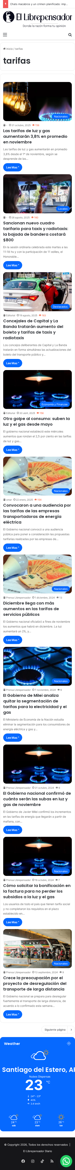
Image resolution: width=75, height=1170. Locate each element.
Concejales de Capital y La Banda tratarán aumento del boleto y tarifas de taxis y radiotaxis (33, 329)
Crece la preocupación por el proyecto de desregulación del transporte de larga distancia (34, 983)
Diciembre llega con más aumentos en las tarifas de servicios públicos (31, 608)
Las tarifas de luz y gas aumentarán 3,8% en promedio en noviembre (35, 136)
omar (9, 499)
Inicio (9, 48)
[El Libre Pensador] (37, 19)
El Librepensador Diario (37, 1151)
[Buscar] (70, 34)
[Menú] (5, 34)
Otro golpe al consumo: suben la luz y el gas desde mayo (36, 421)
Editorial (10, 315)
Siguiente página (55, 1029)
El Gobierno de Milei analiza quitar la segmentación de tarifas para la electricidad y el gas (35, 704)
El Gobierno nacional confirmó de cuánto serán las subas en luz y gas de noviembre (37, 798)
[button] (66, 1161)
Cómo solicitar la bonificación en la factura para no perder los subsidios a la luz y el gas (37, 891)
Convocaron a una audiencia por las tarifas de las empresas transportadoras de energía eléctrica (37, 513)
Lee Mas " (12, 167)
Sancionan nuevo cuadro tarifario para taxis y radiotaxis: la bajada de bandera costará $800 (35, 231)
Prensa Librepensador (18, 597)
